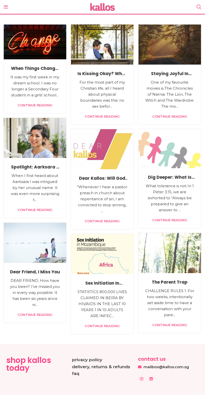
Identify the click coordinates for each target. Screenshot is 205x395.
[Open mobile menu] (5, 7)
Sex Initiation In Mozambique (102, 286)
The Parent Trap (170, 282)
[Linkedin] (151, 378)
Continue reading (35, 105)
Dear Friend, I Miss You (35, 272)
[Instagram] (142, 378)
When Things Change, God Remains (35, 71)
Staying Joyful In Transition (169, 77)
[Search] (199, 7)
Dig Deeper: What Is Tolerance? (170, 180)
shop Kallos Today (28, 364)
